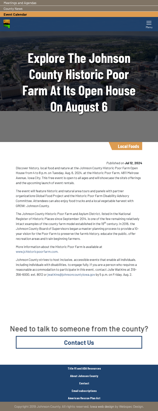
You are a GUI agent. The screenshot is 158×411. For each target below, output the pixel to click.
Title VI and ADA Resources (84, 368)
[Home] (6, 24)
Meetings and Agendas (20, 3)
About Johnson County (84, 376)
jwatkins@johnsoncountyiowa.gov (71, 274)
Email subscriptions (84, 390)
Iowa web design (102, 406)
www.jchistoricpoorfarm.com (37, 251)
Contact (84, 383)
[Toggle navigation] (149, 24)
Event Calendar (15, 14)
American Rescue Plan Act (84, 398)
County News (13, 8)
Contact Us (79, 342)
